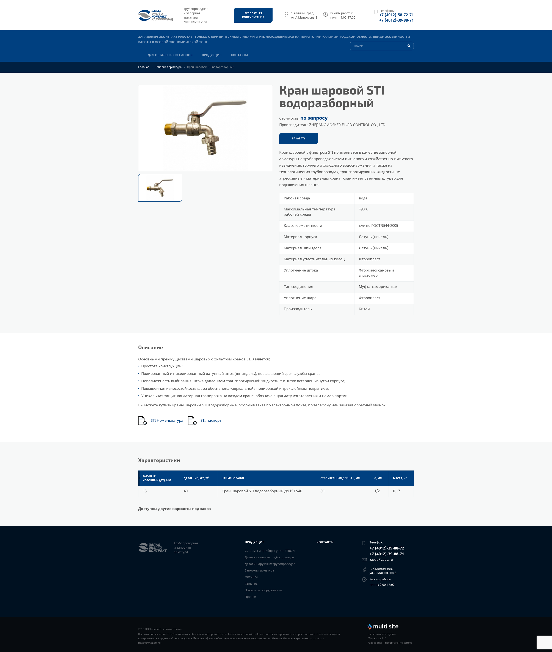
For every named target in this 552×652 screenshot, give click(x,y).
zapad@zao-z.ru (381, 559)
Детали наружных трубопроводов (270, 564)
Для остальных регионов (170, 55)
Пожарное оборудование (263, 590)
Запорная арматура (168, 67)
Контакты (239, 55)
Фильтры (251, 583)
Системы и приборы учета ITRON (270, 551)
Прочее (250, 597)
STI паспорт (211, 420)
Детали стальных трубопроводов (269, 557)
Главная (143, 67)
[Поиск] (382, 45)
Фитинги (251, 577)
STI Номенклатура (167, 420)
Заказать (299, 138)
